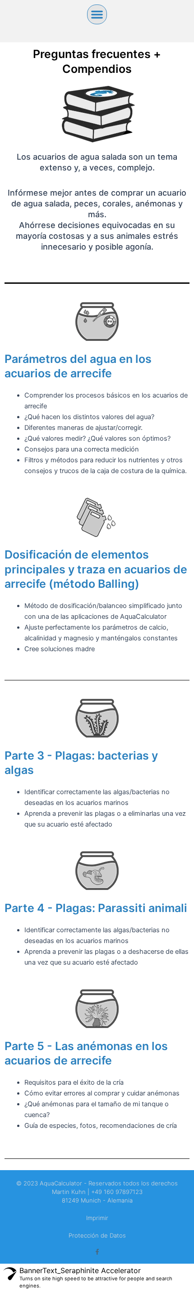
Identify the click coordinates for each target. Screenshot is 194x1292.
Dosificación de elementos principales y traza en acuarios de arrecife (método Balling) (96, 569)
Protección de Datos (97, 1235)
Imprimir (97, 1217)
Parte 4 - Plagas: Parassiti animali (96, 908)
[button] (97, 14)
